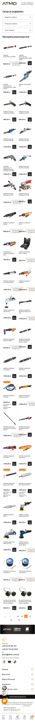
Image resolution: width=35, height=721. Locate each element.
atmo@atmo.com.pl (10, 654)
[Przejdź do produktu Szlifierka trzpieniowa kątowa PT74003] (9, 330)
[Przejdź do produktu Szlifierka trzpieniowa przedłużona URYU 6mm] (25, 418)
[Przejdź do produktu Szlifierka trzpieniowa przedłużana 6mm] (25, 387)
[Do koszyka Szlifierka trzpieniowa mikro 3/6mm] (14, 376)
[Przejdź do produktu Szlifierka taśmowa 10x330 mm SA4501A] (9, 103)
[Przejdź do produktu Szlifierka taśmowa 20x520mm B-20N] (25, 130)
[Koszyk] (31, 718)
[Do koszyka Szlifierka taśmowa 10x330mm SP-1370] (30, 119)
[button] (3, 718)
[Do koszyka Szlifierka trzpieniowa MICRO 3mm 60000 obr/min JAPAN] (30, 347)
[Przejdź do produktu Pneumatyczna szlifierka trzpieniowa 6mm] (9, 243)
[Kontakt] (17, 718)
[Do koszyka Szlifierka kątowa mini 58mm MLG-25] (14, 550)
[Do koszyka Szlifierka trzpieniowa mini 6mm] (14, 403)
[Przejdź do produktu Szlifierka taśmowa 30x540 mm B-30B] (25, 158)
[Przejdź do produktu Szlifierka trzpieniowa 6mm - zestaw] (25, 243)
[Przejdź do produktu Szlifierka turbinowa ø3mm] (9, 506)
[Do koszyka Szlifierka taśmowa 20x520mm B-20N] (30, 147)
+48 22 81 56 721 (9, 646)
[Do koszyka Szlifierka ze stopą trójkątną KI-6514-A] (30, 522)
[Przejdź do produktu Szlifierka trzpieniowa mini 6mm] (9, 387)
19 (22, 616)
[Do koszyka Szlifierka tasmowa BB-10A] (30, 92)
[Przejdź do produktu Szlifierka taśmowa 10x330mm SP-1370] (25, 103)
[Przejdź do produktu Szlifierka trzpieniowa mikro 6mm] (25, 359)
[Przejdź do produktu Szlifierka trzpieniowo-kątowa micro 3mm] (9, 475)
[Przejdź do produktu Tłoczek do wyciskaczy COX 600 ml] (9, 562)
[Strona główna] (9, 3)
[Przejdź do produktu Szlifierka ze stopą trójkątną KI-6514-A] (25, 506)
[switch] (4, 694)
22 (11, 620)
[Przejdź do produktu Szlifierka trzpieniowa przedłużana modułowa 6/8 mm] (9, 418)
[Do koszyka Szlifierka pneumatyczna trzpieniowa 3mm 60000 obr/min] (30, 63)
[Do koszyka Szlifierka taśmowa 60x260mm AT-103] (30, 201)
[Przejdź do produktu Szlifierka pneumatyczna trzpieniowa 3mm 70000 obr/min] (9, 76)
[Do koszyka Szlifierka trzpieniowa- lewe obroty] (30, 464)
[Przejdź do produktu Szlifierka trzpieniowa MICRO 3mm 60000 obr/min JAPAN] (25, 330)
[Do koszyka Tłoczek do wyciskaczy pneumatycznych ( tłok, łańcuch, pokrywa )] (14, 608)
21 (30, 616)
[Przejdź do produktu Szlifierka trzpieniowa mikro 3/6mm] (9, 359)
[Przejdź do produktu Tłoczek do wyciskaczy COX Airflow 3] (25, 562)
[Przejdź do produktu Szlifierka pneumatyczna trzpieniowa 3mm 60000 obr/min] (25, 46)
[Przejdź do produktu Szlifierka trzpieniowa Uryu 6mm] (9, 447)
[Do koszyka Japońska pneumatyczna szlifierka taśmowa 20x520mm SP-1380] (14, 174)
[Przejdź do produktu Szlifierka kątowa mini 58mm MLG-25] (9, 533)
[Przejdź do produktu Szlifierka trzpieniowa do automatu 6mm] (9, 272)
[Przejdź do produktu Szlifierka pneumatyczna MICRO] (9, 46)
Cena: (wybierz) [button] (9, 30)
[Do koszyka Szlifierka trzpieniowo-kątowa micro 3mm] (14, 491)
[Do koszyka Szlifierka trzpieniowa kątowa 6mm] (14, 318)
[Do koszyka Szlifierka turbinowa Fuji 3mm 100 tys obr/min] (30, 491)
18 (18, 616)
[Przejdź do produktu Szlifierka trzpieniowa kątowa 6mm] (9, 301)
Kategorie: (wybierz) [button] (11, 17)
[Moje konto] (24, 718)
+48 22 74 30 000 (10, 649)
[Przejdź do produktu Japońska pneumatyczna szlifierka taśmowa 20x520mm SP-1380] (9, 158)
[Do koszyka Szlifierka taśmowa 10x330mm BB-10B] (14, 147)
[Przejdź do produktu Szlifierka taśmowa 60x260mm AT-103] (25, 185)
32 (19, 620)
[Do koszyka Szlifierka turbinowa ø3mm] (14, 522)
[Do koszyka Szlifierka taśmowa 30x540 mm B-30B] (30, 174)
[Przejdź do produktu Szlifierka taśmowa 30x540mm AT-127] (9, 185)
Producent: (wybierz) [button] (11, 24)
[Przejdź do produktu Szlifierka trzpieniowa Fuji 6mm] (25, 272)
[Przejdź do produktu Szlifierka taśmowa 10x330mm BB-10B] (9, 130)
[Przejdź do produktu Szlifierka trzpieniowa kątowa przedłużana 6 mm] (25, 301)
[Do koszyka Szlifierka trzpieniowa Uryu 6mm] (14, 464)
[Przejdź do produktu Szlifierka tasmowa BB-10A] (25, 76)
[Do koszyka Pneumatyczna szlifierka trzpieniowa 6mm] (14, 260)
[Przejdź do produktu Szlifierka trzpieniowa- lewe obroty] (25, 447)
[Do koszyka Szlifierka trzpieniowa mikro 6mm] (30, 376)
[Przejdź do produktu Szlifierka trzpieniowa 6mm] (25, 214)
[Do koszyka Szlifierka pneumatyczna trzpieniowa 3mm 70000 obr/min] (14, 92)
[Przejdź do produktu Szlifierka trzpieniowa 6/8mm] (9, 214)
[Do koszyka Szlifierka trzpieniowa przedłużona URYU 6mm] (30, 435)
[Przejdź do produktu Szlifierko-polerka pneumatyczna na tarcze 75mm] (25, 533)
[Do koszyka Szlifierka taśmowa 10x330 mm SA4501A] (14, 119)
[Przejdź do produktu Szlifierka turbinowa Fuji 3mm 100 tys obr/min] (25, 475)
